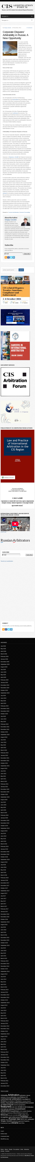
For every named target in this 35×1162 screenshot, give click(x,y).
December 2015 (5, 937)
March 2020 (4, 812)
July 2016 (3, 927)
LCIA (20, 1111)
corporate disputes (26, 1101)
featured (6, 1106)
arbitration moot (15, 1097)
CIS (26, 1097)
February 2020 (4, 815)
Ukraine (14, 1123)
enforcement (19, 1103)
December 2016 (5, 914)
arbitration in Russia (5, 1097)
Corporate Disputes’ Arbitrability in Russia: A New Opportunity (15, 35)
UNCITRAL (22, 1123)
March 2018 (4, 875)
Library (2, 1151)
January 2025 (4, 682)
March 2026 (4, 654)
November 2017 (5, 885)
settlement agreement (18, 1121)
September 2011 (5, 1065)
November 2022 (5, 729)
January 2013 (4, 1023)
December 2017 (5, 883)
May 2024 (3, 700)
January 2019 (4, 849)
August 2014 (4, 974)
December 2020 (5, 789)
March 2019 (4, 844)
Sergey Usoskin (7, 27)
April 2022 (3, 747)
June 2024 (3, 698)
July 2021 (3, 771)
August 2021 (4, 768)
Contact (7, 1151)
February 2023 (4, 724)
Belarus (22, 1097)
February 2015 (4, 961)
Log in (2, 1131)
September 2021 (5, 766)
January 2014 (4, 992)
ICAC (13, 1107)
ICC (16, 1107)
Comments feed (5, 1136)
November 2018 (5, 854)
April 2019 (3, 841)
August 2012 (4, 1036)
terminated (15, 99)
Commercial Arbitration (13, 212)
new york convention (13, 1115)
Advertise (26, 1149)
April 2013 (3, 1015)
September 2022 (5, 734)
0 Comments (29, 27)
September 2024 (5, 693)
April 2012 (3, 1047)
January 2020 (4, 818)
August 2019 (4, 831)
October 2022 (4, 732)
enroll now (3, 532)
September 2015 (5, 945)
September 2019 (5, 828)
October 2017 (4, 888)
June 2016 (3, 929)
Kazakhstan (14, 1111)
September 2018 (5, 859)
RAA (27, 1115)
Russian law (14, 1119)
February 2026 (4, 656)
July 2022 (3, 739)
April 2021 (3, 779)
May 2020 (3, 807)
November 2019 (5, 823)
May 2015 (3, 953)
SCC (22, 1119)
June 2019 (3, 836)
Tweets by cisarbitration (7, 561)
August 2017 (4, 893)
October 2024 (4, 690)
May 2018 (3, 870)
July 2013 (3, 1008)
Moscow (4, 1115)
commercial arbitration (11, 1099)
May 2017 (3, 901)
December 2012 (5, 1026)
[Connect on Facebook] (8, 257)
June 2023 (3, 719)
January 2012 (4, 1054)
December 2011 (5, 1057)
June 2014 (3, 979)
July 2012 (3, 1039)
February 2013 (4, 1021)
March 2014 (4, 987)
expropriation (21, 1105)
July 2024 (3, 695)
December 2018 (5, 851)
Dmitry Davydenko (7, 1103)
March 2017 (4, 906)
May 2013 (3, 1013)
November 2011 (5, 1060)
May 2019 (3, 838)
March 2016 (4, 935)
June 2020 (3, 805)
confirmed (15, 113)
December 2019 (5, 820)
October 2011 (4, 1062)
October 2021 (4, 763)
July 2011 (3, 1067)
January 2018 (4, 880)
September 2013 (5, 1002)
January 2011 (4, 1083)
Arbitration (13, 1094)
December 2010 (5, 1086)
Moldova (19, 1113)
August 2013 (4, 1005)
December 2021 (5, 758)
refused (5, 193)
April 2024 (3, 703)
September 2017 (5, 890)
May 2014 (3, 982)
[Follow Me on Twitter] (11, 257)
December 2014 (5, 963)
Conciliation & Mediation (14, 1101)
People (10, 1149)
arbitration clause (25, 1095)
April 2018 (3, 872)
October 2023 (4, 713)
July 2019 (3, 833)
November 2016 (5, 916)
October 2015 (4, 942)
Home (2, 1149)
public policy (22, 1115)
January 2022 (4, 755)
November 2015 (5, 940)
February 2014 (4, 989)
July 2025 (3, 669)
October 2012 (4, 1031)
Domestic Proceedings (24, 212)
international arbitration (8, 1109)
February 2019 (4, 846)
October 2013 (4, 1000)
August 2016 (4, 924)
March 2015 (4, 958)
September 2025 (5, 664)
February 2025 (4, 680)
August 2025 (4, 667)
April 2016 (3, 932)
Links (21, 1149)
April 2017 (3, 903)
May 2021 (3, 776)
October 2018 (4, 857)
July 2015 (3, 948)
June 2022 (3, 742)
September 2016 (5, 922)
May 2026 (3, 648)
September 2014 (5, 971)
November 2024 (5, 687)
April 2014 (3, 984)
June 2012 (3, 1041)
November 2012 (5, 1028)
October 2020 (4, 794)
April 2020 (3, 810)
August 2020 (4, 799)
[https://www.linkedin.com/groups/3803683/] (14, 257)
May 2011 (3, 1073)
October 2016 (4, 919)
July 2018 (3, 864)
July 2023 (3, 716)
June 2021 (3, 773)
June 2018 (3, 867)
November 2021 (5, 760)
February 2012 (4, 1052)
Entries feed (4, 1133)
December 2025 (5, 661)
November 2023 (5, 711)
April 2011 (3, 1075)
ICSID (20, 1107)
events (16, 1105)
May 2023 (3, 721)
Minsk (15, 1113)
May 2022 (3, 745)
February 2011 (4, 1080)
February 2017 (4, 909)
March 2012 (4, 1049)
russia (24, 1116)
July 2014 (3, 976)
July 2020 (3, 802)
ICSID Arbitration (28, 1107)
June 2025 (3, 672)
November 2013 (5, 997)
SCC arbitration (29, 1119)
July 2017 (3, 896)
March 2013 (4, 1018)
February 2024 (4, 706)
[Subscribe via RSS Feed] (6, 257)
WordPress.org (5, 1139)
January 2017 (4, 911)
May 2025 (3, 674)
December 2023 (5, 708)
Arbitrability (4, 1095)
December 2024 (5, 685)
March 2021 (4, 781)
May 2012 (3, 1044)
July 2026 (3, 646)
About (6, 1149)
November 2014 (5, 966)
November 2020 (5, 792)
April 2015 (3, 955)
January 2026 (4, 659)
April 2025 (3, 677)
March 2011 (4, 1078)
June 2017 (3, 898)
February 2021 (4, 784)
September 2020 (5, 797)
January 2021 (4, 786)
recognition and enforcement (10, 1117)
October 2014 (4, 969)
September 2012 (5, 1034)
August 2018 (4, 862)
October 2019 (4, 825)
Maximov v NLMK (14, 157)
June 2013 (3, 1010)
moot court (25, 1113)
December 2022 (5, 726)
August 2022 (4, 737)
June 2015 (3, 950)
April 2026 (3, 651)
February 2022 (4, 752)
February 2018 (4, 877)
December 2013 (5, 995)
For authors (16, 1149)
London (24, 1111)
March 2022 (4, 750)
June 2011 (3, 1070)
